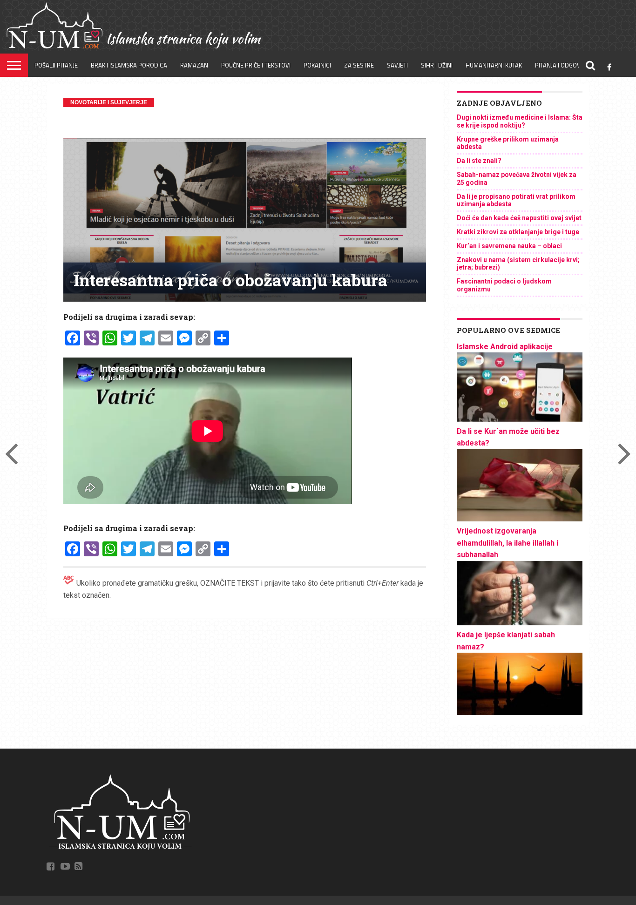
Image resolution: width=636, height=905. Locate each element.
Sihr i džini (437, 65)
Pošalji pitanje (56, 65)
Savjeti (397, 65)
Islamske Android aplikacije (505, 346)
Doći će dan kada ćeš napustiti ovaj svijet (519, 218)
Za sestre (359, 65)
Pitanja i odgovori (562, 65)
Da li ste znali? (479, 160)
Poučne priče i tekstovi (256, 65)
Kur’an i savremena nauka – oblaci (509, 246)
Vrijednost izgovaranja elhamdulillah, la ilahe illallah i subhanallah (507, 543)
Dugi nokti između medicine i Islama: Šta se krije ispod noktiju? (519, 121)
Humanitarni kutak (494, 65)
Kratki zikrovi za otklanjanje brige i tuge (518, 232)
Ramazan (194, 65)
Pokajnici (317, 65)
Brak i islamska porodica (129, 65)
